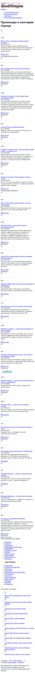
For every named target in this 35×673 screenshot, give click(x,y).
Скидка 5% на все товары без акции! (12, 127)
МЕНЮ (3, 9)
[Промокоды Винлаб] (7, 582)
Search (3, 3)
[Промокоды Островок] (8, 570)
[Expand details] (1, 53)
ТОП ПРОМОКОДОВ (11, 12)
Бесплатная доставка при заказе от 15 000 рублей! (16, 451)
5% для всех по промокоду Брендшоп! (13, 518)
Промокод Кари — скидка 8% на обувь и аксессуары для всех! (14, 226)
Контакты (21, 662)
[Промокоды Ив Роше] (9, 574)
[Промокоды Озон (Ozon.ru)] (9, 557)
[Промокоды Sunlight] (7, 581)
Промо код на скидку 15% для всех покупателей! (16, 306)
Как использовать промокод (13, 17)
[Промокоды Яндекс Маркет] (10, 564)
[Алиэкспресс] (8, 565)
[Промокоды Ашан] (13, 547)
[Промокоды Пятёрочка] (8, 545)
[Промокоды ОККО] (7, 552)
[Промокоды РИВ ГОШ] (14, 572)
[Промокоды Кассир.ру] (8, 569)
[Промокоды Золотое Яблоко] (10, 577)
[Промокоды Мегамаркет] (9, 555)
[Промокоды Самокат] (7, 542)
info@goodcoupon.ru (10, 662)
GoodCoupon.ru (17, 660)
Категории (7, 16)
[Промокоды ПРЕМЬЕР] (8, 549)
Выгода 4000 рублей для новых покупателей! (15, 68)
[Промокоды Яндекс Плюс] (9, 554)
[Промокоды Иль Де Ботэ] (9, 579)
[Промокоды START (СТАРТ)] (10, 550)
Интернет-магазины (10, 14)
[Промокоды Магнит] (7, 543)
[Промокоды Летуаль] (8, 576)
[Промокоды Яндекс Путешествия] (12, 567)
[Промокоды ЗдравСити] (8, 584)
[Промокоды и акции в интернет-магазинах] (12, 7)
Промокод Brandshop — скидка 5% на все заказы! (16, 496)
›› (11, 537)
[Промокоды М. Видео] (8, 559)
